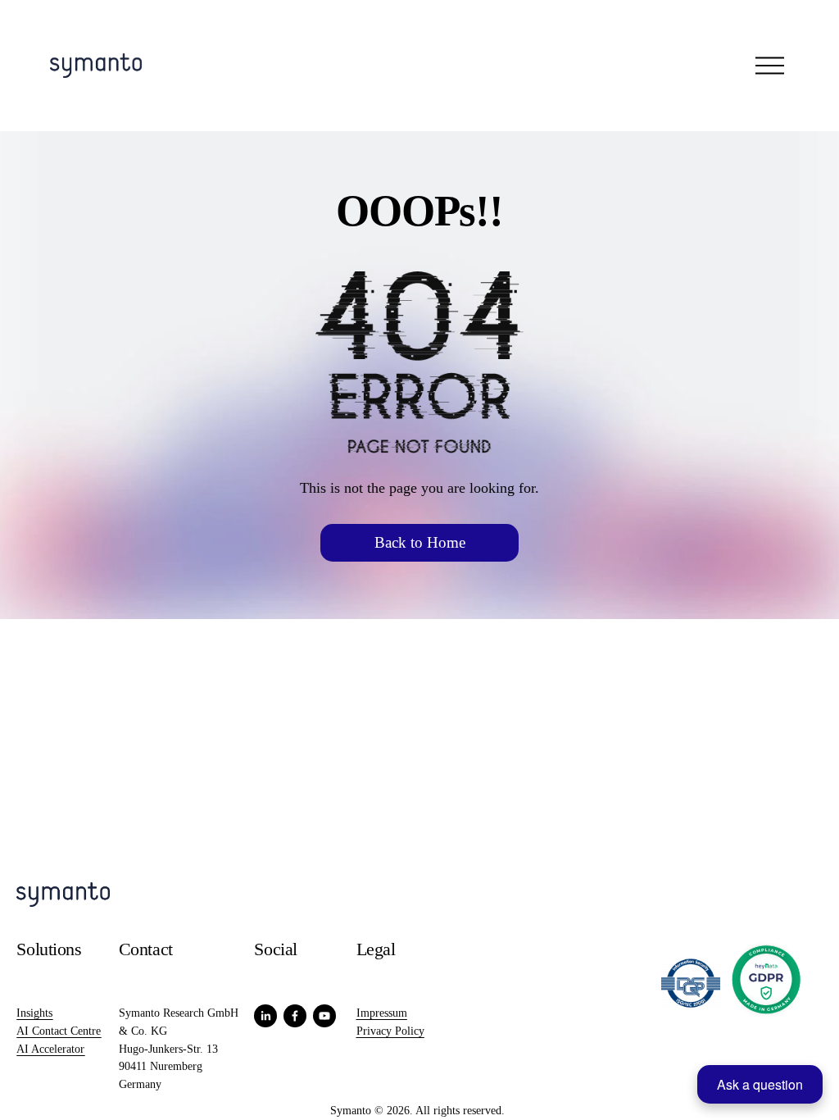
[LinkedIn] (265, 1015)
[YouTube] (324, 1015)
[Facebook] (294, 1015)
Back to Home (419, 542)
